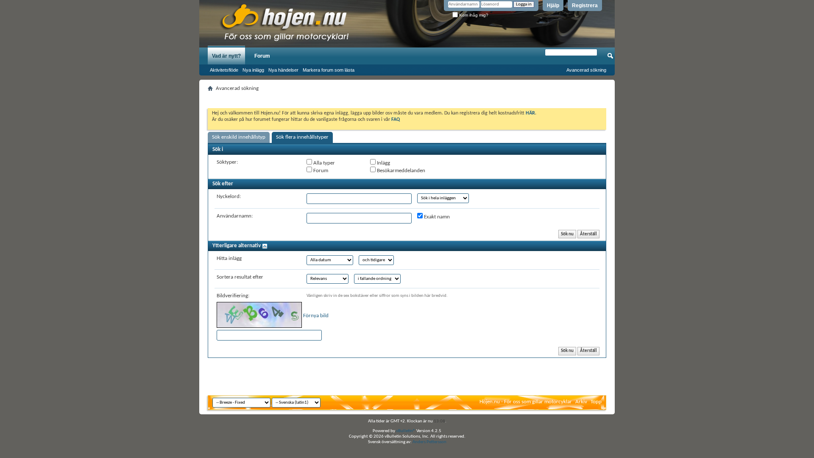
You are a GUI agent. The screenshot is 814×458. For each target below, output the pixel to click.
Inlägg (383, 163)
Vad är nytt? (226, 56)
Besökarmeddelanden (400, 170)
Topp (596, 402)
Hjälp (553, 5)
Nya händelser (283, 70)
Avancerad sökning (586, 70)
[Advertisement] (407, 97)
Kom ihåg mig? (473, 15)
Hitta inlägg (229, 258)
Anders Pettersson (429, 442)
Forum (262, 56)
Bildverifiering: (233, 296)
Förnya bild (316, 315)
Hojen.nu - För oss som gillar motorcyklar (525, 402)
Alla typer (323, 163)
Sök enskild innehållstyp (238, 137)
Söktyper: (227, 162)
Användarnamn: (235, 216)
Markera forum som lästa (328, 70)
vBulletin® (405, 431)
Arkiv (581, 402)
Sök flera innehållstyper (302, 137)
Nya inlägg (253, 70)
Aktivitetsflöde (224, 70)
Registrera (585, 5)
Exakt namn (436, 217)
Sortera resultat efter (240, 277)
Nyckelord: (229, 196)
